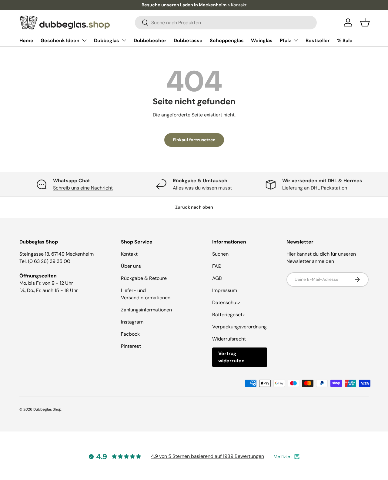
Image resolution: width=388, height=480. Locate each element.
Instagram (132, 322)
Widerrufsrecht (229, 339)
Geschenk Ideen (60, 40)
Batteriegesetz (228, 314)
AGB (217, 278)
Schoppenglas (227, 40)
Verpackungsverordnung (239, 327)
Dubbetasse (188, 40)
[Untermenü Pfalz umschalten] (295, 40)
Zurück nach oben (194, 207)
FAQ (216, 266)
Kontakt (239, 5)
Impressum (224, 290)
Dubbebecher (150, 40)
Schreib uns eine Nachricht (83, 188)
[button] (365, 22)
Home (26, 40)
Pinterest (131, 346)
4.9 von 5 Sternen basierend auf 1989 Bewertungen (207, 456)
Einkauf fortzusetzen (194, 140)
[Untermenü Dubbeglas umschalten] (124, 40)
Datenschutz (226, 302)
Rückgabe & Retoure (144, 278)
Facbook (130, 334)
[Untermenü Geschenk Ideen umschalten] (84, 40)
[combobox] (226, 22)
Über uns (131, 266)
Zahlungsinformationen (146, 310)
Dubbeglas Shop (47, 409)
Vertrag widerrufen (231, 357)
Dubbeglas (106, 40)
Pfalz (285, 40)
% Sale (345, 40)
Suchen (220, 254)
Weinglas (262, 40)
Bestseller (318, 40)
